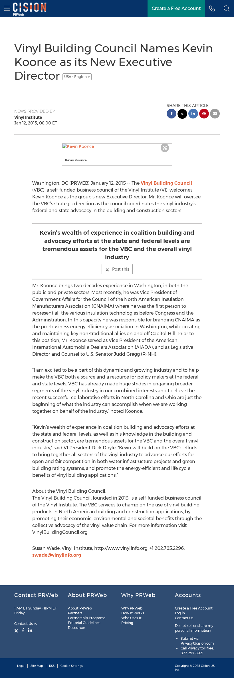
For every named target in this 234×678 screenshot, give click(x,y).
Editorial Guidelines (84, 623)
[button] (226, 8)
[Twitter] (17, 630)
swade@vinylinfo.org (56, 555)
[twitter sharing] (182, 114)
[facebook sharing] (171, 114)
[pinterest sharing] (204, 114)
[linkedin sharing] (193, 114)
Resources (77, 627)
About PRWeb (80, 608)
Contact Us (24, 623)
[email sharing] (215, 114)
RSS (52, 666)
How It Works (132, 613)
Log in (180, 613)
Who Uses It (131, 618)
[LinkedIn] (30, 630)
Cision (205, 666)
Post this (120, 269)
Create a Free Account (194, 608)
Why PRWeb (131, 608)
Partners (75, 613)
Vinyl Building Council (166, 183)
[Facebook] (23, 630)
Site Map (37, 666)
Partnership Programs (87, 618)
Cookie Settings (71, 666)
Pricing (127, 623)
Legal (21, 666)
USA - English (76, 77)
